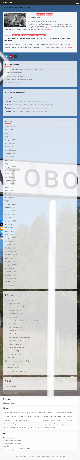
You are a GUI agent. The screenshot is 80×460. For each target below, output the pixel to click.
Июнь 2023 (9, 130)
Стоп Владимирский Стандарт (32, 35)
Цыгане (69, 420)
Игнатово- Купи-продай (12, 443)
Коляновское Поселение (12, 441)
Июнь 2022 (9, 160)
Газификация (14, 314)
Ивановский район (14, 347)
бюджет (16, 424)
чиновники (38, 428)
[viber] (15, 56)
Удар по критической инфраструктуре (21, 79)
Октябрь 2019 (10, 251)
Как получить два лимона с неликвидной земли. (25, 69)
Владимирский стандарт (43, 413)
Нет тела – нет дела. (14, 83)
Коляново (11, 357)
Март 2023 (9, 136)
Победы (49, 14)
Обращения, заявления (18, 337)
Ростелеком (43, 420)
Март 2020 (9, 234)
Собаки (52, 420)
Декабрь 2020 (10, 211)
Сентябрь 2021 (11, 180)
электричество (49, 428)
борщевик (7, 424)
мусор (71, 424)
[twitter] (7, 56)
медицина (63, 424)
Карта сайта (11, 386)
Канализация (14, 327)
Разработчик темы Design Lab (56, 456)
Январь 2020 (10, 241)
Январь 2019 (10, 268)
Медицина (13, 330)
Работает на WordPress (36, 456)
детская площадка (40, 424)
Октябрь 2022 (10, 150)
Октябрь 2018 (10, 278)
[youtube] (11, 56)
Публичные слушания (17, 371)
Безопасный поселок (11, 413)
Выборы (10, 300)
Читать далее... (46, 29)
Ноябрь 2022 (10, 147)
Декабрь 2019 (10, 245)
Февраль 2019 (10, 265)
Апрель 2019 (10, 261)
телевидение (21, 428)
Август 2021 (9, 184)
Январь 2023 (10, 143)
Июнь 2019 (9, 258)
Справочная (11, 368)
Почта (34, 420)
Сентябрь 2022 (11, 153)
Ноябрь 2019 (10, 248)
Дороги (15, 35)
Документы (11, 303)
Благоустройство (15, 307)
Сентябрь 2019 (11, 255)
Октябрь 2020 (10, 217)
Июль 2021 (9, 187)
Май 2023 (8, 133)
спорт (13, 428)
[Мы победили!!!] (15, 20)
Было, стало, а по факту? (16, 76)
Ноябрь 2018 (10, 275)
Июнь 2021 (9, 190)
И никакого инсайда (14, 73)
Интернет (57, 416)
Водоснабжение (15, 310)
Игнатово (7, 2)
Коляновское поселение (16, 361)
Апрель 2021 (10, 197)
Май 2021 (8, 194)
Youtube (6, 446)
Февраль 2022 (10, 167)
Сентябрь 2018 (11, 282)
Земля (11, 324)
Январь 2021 (10, 207)
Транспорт (13, 341)
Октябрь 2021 (10, 177)
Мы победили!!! (34, 18)
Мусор (11, 334)
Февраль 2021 (10, 204)
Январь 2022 (10, 170)
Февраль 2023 (10, 140)
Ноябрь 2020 (10, 214)
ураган (30, 428)
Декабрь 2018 (10, 272)
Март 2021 (9, 201)
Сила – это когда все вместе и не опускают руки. (36, 105)
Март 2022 (9, 163)
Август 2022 (9, 157)
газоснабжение (26, 424)
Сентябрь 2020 (11, 221)
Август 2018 (9, 285)
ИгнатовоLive (12, 354)
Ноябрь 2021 (10, 174)
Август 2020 (9, 224)
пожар (6, 428)
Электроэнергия (15, 344)
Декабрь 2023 (10, 126)
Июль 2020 (9, 228)
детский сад (53, 424)
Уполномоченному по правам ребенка (33, 98)
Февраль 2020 (10, 238)
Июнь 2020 (9, 231)
